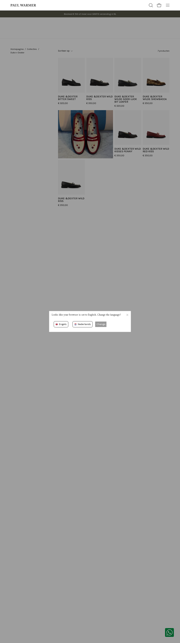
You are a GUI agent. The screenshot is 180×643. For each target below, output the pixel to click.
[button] (150, 5)
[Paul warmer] (24, 5)
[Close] (127, 314)
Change (101, 324)
